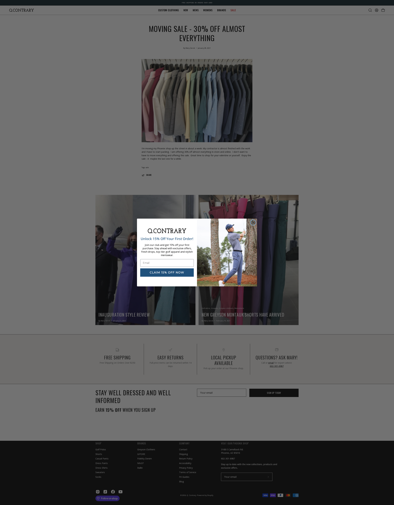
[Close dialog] (253, 222)
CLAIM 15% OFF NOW (167, 272)
